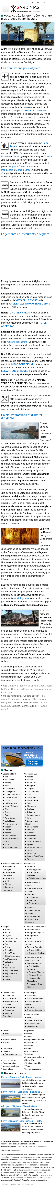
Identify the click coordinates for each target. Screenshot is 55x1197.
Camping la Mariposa (22, 689)
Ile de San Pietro (34, 847)
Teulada (8, 979)
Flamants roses (11, 1054)
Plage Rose (10, 968)
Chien (7, 947)
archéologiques (21, 598)
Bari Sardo (32, 783)
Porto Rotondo (11, 847)
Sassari (8, 827)
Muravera (31, 806)
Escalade (29, 1033)
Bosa (7, 785)
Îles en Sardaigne (33, 1069)
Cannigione (10, 791)
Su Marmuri (34, 903)
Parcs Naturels (33, 916)
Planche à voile (9, 1039)
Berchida (8, 932)
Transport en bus (34, 963)
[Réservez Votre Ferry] (22, 766)
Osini (29, 850)
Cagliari (30, 788)
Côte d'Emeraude (12, 794)
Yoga (27, 1066)
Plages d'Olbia (35, 975)
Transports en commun (35, 926)
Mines (28, 1048)
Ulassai (30, 833)
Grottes (30, 894)
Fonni (7, 800)
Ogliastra (31, 809)
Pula (29, 818)
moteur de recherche (17, 342)
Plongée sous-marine (34, 1039)
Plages (6, 926)
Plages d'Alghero (36, 972)
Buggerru (31, 785)
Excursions (30, 863)
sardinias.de (15, 1184)
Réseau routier (9, 1063)
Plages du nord (11, 971)
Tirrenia (48, 156)
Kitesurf (28, 1036)
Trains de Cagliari (36, 953)
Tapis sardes (32, 1026)
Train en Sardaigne (35, 947)
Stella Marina (18, 1178)
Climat (5, 1031)
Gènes (16, 156)
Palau (7, 815)
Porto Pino (31, 853)
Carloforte (31, 838)
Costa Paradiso (11, 797)
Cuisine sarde (9, 992)
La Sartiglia (10, 878)
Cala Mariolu (10, 941)
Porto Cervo (10, 818)
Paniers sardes (33, 1023)
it (50, 3)
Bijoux (29, 1017)
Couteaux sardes (34, 1020)
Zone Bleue (8, 1069)
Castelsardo (10, 788)
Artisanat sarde (32, 1014)
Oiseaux (6, 1051)
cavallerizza (29, 1170)
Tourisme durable (33, 1063)
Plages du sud (11, 974)
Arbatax (30, 777)
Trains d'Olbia (35, 950)
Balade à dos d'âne (37, 878)
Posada (8, 833)
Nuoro (7, 844)
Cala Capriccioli (11, 938)
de (32, 3)
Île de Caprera (11, 824)
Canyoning (7, 1048)
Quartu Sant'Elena (35, 856)
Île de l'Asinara (11, 806)
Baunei (30, 780)
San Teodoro (10, 835)
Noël (7, 881)
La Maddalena (11, 803)
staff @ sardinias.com (38, 1146)
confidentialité (16, 1151)
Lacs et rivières (9, 1060)
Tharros (30, 1007)
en (38, 3)
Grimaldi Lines (23, 170)
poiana (38, 1170)
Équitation (29, 1031)
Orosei (7, 812)
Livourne (5, 156)
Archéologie (30, 992)
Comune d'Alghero (17, 686)
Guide (8, 770)
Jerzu (29, 803)
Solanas (30, 859)
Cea (6, 944)
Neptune (32, 900)
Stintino (8, 830)
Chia (29, 794)
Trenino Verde (33, 929)
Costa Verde (32, 800)
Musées (6, 1042)
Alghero (8, 777)
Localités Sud (31, 774)
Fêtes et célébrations (12, 863)
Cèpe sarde (10, 1007)
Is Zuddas (33, 897)
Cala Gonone (33, 791)
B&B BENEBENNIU (23, 364)
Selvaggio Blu (35, 869)
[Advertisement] (25, 256)
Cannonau (9, 995)
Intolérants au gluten (34, 1057)
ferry (39, 153)
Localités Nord (9, 774)
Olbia (7, 809)
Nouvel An (29, 1060)
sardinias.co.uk (27, 1184)
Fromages (9, 1010)
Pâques (8, 884)
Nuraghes (31, 995)
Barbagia (9, 783)
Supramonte (32, 827)
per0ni (13, 1175)
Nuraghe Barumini (35, 998)
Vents (7, 1033)
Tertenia (30, 830)
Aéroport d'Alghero (35, 932)
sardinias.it (5, 1184)
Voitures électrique (11, 1066)
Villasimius (31, 835)
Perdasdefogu (33, 815)
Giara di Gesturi (34, 841)
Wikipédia (33, 686)
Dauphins (31, 907)
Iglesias (30, 844)
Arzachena (9, 780)
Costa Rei (31, 797)
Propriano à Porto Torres (21, 166)
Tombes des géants (36, 1010)
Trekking (31, 866)
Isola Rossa (10, 821)
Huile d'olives (10, 998)
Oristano (31, 812)
